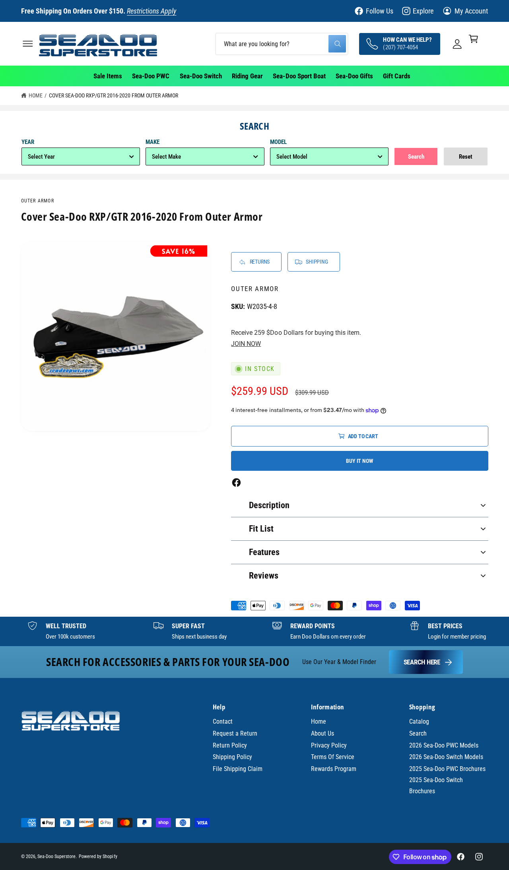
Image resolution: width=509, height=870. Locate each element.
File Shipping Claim (237, 769)
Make (152, 142)
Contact (223, 721)
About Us (322, 733)
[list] (254, 631)
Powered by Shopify (98, 856)
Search (418, 733)
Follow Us (379, 11)
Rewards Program (333, 769)
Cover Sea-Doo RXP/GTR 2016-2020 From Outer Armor (114, 95)
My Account (471, 11)
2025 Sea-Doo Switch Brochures (436, 785)
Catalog (419, 721)
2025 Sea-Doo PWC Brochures (447, 769)
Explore (423, 11)
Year (27, 142)
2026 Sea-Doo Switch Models (446, 757)
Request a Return (235, 733)
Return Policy (230, 745)
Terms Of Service (332, 757)
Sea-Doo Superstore (56, 856)
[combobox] (282, 43)
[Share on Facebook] (236, 482)
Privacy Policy (329, 745)
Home (36, 95)
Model (278, 142)
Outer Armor (37, 201)
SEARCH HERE (422, 662)
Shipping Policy (232, 757)
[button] (28, 43)
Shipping (317, 261)
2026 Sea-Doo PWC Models (443, 745)
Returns (260, 261)
